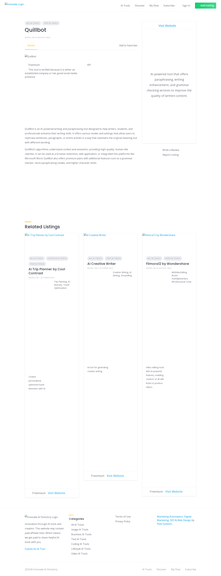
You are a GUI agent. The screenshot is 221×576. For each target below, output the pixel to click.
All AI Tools (33, 23)
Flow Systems (164, 523)
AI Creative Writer (101, 264)
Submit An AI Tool (35, 549)
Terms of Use (123, 516)
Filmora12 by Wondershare (167, 264)
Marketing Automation (170, 516)
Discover (140, 5)
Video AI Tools (172, 258)
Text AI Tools (51, 23)
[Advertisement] (81, 103)
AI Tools (125, 5)
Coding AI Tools (80, 544)
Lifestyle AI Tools (57, 258)
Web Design (184, 520)
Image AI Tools (79, 529)
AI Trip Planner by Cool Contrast (47, 271)
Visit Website (168, 26)
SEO (172, 520)
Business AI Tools (81, 534)
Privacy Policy (122, 521)
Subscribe (169, 5)
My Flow (154, 5)
